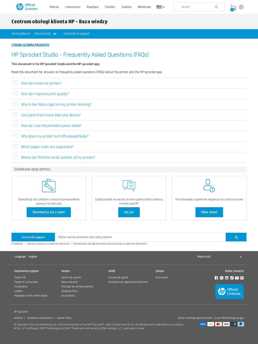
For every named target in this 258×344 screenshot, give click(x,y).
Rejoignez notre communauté (30, 295)
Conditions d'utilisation (40, 318)
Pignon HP (20, 277)
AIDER (111, 271)
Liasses (18, 291)
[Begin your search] (216, 7)
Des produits (43, 34)
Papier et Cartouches (26, 282)
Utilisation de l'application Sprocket (128, 282)
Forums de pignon (118, 277)
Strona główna (21, 34)
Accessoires (21, 286)
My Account (161, 277)
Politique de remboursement (77, 286)
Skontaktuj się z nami (48, 212)
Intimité (18, 318)
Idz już (129, 212)
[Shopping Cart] (233, 8)
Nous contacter (69, 282)
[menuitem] (21, 34)
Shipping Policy (69, 291)
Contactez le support (77, 34)
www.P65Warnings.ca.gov (229, 318)
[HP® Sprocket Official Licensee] (27, 7)
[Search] (236, 237)
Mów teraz (209, 212)
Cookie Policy (64, 318)
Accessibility (68, 295)
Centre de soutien (71, 277)
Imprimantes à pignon (26, 271)
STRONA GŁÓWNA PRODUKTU (30, 45)
